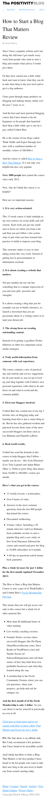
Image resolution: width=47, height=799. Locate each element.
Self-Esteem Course (27, 9)
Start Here (11, 9)
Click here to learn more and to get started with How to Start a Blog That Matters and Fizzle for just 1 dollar (22, 725)
